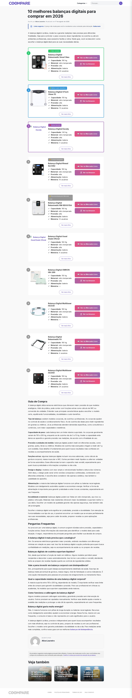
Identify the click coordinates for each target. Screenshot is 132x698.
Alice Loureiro (40, 21)
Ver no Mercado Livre (88, 58)
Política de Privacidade (62, 692)
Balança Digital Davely (58, 129)
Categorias (81, 3)
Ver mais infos (66, 77)
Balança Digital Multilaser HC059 (60, 371)
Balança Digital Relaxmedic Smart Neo (58, 56)
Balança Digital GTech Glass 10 (58, 93)
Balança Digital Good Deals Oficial (57, 237)
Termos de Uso (77, 692)
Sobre (50, 692)
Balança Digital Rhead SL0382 (58, 164)
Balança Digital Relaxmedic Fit (55, 338)
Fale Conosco (89, 692)
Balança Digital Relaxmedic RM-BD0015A (60, 204)
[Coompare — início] (19, 3)
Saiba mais (97, 26)
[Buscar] (120, 3)
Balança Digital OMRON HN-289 (59, 271)
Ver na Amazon (89, 64)
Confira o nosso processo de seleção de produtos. (79, 655)
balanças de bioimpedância (81, 629)
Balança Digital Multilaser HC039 (60, 304)
